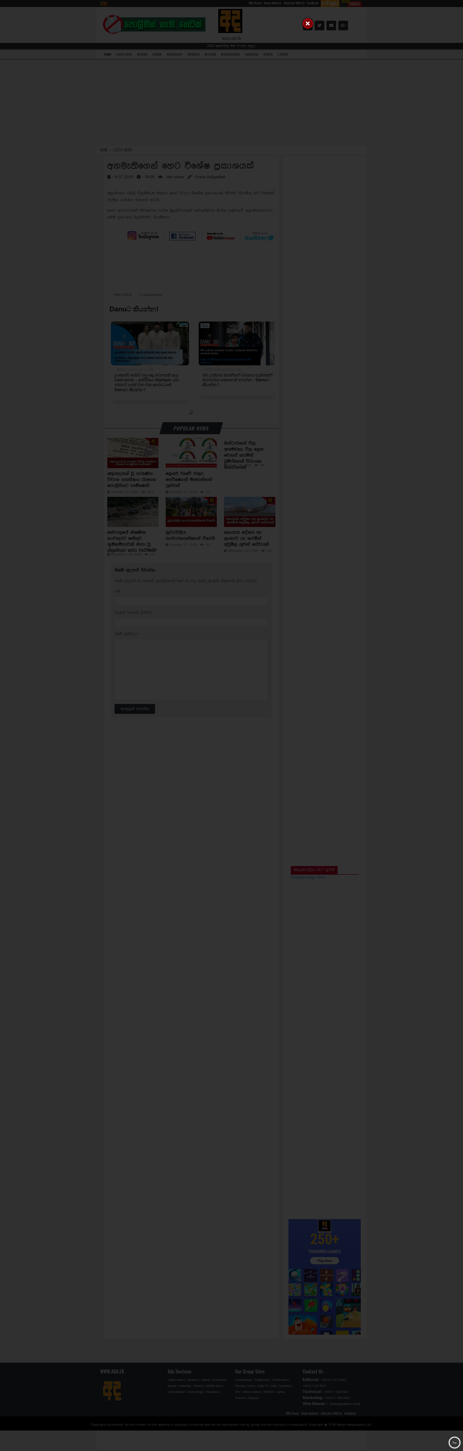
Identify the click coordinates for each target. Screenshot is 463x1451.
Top (454, 1442)
